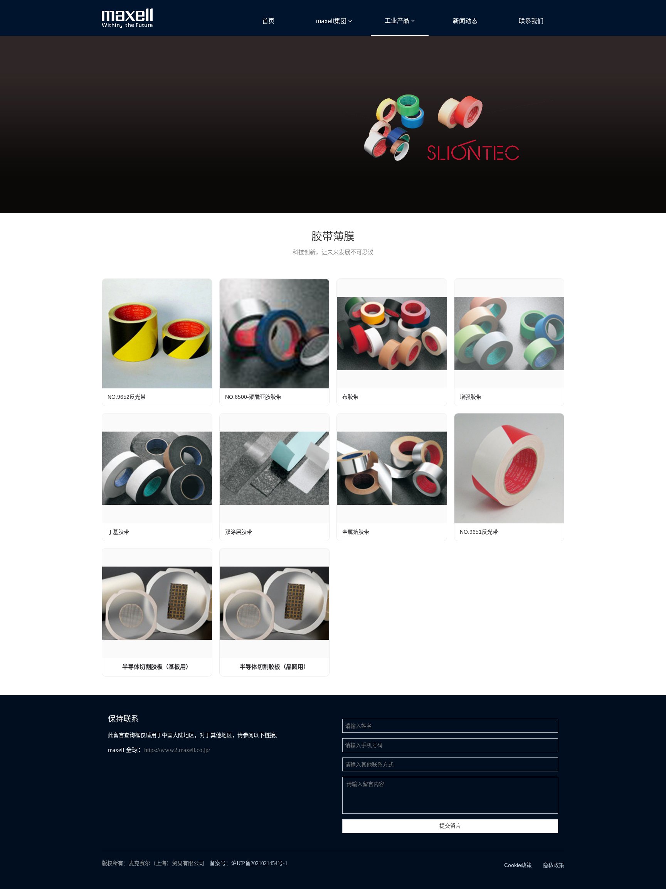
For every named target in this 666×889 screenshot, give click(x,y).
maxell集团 (332, 21)
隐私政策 (553, 865)
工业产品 (398, 20)
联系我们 (531, 21)
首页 (268, 21)
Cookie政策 (518, 865)
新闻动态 (465, 21)
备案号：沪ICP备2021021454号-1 (249, 863)
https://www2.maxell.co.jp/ (177, 750)
